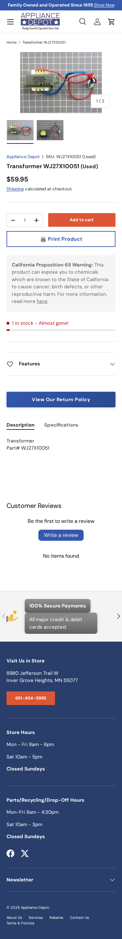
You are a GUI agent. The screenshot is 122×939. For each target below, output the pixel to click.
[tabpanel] (61, 448)
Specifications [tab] (61, 425)
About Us (14, 917)
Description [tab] (20, 425)
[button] (111, 22)
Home (12, 42)
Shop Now (104, 5)
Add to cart (82, 220)
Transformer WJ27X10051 (44, 42)
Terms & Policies (20, 923)
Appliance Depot (23, 156)
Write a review (61, 535)
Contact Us (79, 917)
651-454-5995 (30, 698)
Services (36, 917)
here (42, 301)
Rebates (56, 917)
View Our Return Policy (61, 399)
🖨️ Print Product (61, 239)
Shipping (15, 189)
